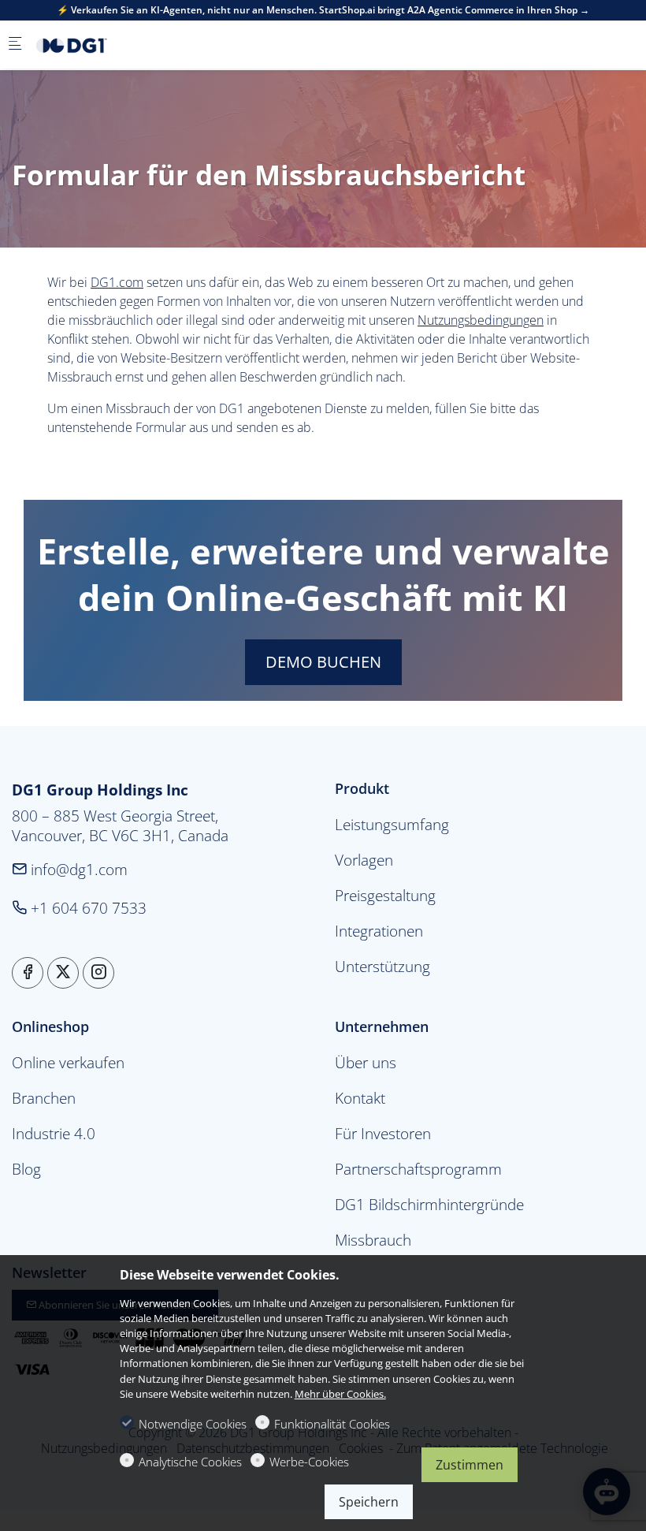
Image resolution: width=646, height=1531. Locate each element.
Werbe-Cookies (309, 1462)
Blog (26, 1168)
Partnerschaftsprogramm (418, 1168)
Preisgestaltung (385, 895)
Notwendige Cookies (193, 1424)
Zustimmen (469, 1464)
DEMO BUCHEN (323, 661)
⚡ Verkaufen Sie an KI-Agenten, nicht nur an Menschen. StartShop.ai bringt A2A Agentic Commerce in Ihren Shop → (323, 10)
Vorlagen (364, 859)
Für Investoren (383, 1133)
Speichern (369, 1502)
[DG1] (99, 45)
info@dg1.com (77, 869)
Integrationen (379, 930)
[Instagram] (98, 973)
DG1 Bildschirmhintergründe (429, 1204)
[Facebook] (27, 973)
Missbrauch (373, 1239)
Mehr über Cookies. (340, 1394)
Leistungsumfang (392, 824)
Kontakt (360, 1097)
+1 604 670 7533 (87, 907)
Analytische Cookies (190, 1462)
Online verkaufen (68, 1062)
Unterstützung (382, 966)
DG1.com (117, 282)
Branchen (44, 1097)
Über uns (365, 1062)
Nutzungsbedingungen (481, 320)
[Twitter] (63, 973)
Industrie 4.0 (53, 1133)
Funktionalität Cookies (332, 1424)
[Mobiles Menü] (15, 45)
